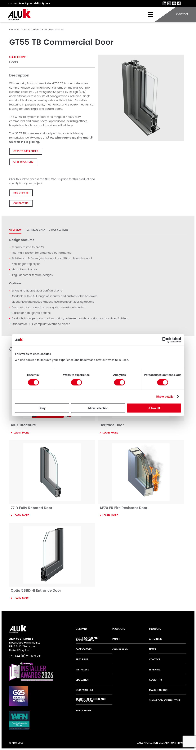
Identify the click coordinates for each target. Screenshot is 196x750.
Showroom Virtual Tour (165, 700)
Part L (116, 639)
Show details (164, 396)
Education (82, 680)
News (152, 649)
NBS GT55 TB (21, 193)
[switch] (76, 382)
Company (81, 629)
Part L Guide (84, 710)
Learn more (21, 433)
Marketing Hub (158, 690)
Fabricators (83, 649)
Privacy (182, 743)
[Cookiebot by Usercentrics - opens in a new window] (164, 340)
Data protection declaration (156, 743)
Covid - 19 (155, 680)
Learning (154, 670)
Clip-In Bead (120, 649)
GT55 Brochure (23, 162)
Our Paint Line (85, 690)
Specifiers (82, 659)
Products (14, 29)
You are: (12, 3)
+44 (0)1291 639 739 (28, 656)
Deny (42, 408)
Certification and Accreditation (87, 639)
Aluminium (155, 639)
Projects (155, 629)
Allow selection (98, 408)
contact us (20, 203)
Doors (26, 29)
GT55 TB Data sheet (25, 151)
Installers (82, 670)
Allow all (154, 408)
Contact (154, 659)
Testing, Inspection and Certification (91, 700)
